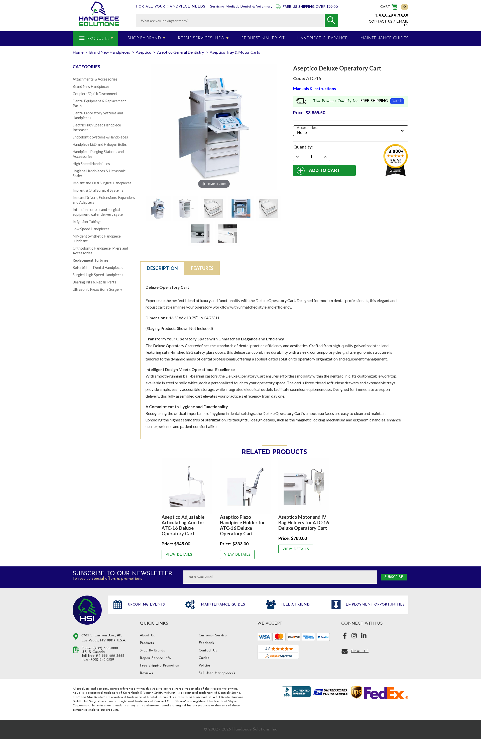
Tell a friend (295, 605)
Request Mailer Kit (263, 38)
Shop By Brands (152, 650)
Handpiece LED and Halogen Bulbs (100, 144)
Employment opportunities (374, 605)
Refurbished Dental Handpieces (98, 267)
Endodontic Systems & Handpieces (100, 137)
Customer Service (213, 635)
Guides (204, 658)
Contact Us (208, 650)
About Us (147, 635)
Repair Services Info (201, 38)
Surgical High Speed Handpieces (98, 275)
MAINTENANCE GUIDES (384, 38)
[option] (187, 508)
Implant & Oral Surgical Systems (98, 190)
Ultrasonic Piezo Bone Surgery (97, 289)
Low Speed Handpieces (91, 229)
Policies (204, 666)
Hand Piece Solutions (87, 610)
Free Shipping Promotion (159, 666)
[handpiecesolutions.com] (99, 14)
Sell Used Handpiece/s (217, 673)
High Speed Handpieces (91, 164)
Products (98, 39)
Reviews (146, 673)
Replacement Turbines (90, 260)
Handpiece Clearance (322, 38)
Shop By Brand (144, 38)
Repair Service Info (155, 658)
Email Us (360, 651)
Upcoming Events (146, 605)
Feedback (206, 643)
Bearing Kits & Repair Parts (94, 282)
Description (162, 268)
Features (202, 268)
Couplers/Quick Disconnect (95, 94)
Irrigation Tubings (87, 221)
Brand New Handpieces (91, 86)
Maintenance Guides (222, 605)
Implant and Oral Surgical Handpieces (102, 183)
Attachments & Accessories (95, 79)
